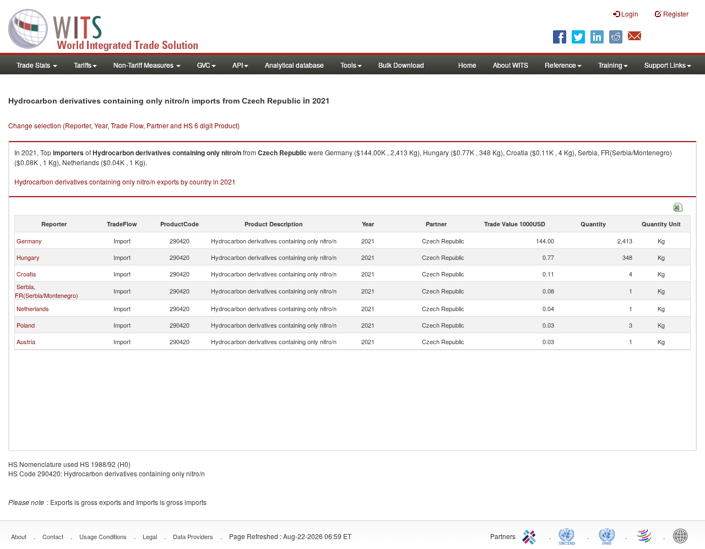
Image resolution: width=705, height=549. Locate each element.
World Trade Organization (645, 535)
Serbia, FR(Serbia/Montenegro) (46, 291)
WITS (110, 27)
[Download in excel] (678, 205)
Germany (29, 240)
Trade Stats (34, 64)
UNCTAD (569, 535)
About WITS (510, 64)
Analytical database (294, 64)
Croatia (26, 273)
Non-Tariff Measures (144, 64)
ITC (531, 535)
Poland (26, 324)
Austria (26, 341)
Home (467, 64)
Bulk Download (401, 64)
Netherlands (33, 308)
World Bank (683, 535)
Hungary (28, 257)
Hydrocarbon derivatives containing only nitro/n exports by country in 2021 (125, 181)
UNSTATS (607, 535)
